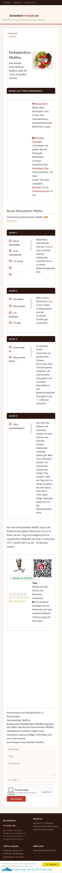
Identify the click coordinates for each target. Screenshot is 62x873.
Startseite (7, 2)
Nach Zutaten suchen (43, 829)
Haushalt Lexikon (11, 850)
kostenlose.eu (24, 15)
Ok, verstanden (51, 864)
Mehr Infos (28, 866)
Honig (48, 246)
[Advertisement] (19, 111)
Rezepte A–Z (39, 823)
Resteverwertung (50, 826)
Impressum (18, 2)
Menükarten (18, 853)
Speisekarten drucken (13, 857)
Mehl (38, 491)
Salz (50, 301)
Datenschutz (30, 2)
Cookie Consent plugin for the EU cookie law (27, 869)
